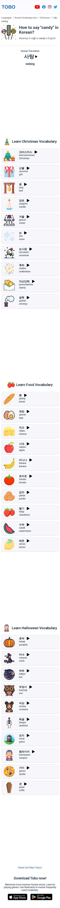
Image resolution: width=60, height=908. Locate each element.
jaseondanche (26, 284)
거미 (21, 767)
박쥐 (21, 670)
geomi (22, 771)
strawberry (24, 514)
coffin (22, 790)
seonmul (23, 171)
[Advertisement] (30, 99)
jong (21, 187)
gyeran (22, 414)
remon (22, 544)
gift (21, 174)
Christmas (45, 18)
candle (22, 206)
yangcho (23, 203)
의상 (21, 703)
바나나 (23, 459)
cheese (23, 434)
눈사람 (23, 248)
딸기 (21, 508)
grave (22, 741)
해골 (21, 719)
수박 (21, 524)
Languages (6, 18)
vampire (23, 758)
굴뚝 (21, 297)
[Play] (36, 56)
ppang (22, 398)
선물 (21, 168)
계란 (21, 411)
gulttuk (22, 300)
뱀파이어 (24, 751)
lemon (22, 547)
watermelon (25, 531)
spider (22, 774)
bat (20, 677)
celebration (24, 271)
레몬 (21, 540)
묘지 (21, 735)
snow (22, 239)
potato (22, 498)
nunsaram (24, 252)
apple (22, 450)
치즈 (21, 427)
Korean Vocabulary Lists (26, 18)
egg (21, 417)
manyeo (23, 657)
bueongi (23, 690)
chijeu (22, 430)
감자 (21, 492)
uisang (22, 706)
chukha (22, 268)
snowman (24, 255)
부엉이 (23, 686)
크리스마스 (25, 151)
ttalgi (21, 511)
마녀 (21, 654)
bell (21, 190)
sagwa (22, 447)
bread (22, 401)
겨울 (21, 216)
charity (22, 287)
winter (22, 223)
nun (21, 236)
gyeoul (22, 219)
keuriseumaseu (27, 155)
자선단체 (24, 281)
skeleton (23, 725)
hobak (22, 641)
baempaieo (24, 754)
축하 (21, 265)
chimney (23, 303)
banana (22, 463)
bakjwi (22, 674)
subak (22, 527)
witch (21, 661)
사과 (21, 443)
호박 (21, 638)
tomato (22, 479)
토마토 (23, 476)
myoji (21, 738)
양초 (21, 200)
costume (23, 709)
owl (21, 693)
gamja (22, 495)
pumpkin (23, 644)
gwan (21, 787)
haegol (22, 722)
